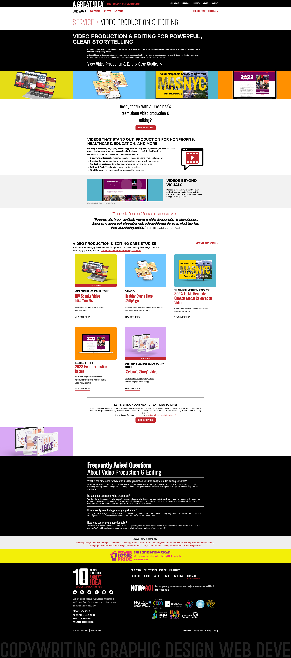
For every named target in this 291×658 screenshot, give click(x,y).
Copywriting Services (81, 307)
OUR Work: (136, 570)
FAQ (167, 575)
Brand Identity (129, 310)
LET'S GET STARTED (145, 127)
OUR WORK (79, 11)
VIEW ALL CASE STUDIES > (207, 243)
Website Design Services (82, 380)
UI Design (145, 545)
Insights (196, 3)
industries (174, 570)
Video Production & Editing (96, 307)
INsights (135, 575)
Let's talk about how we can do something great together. (121, 250)
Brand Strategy (203, 308)
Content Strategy (179, 308)
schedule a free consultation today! (161, 415)
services (163, 570)
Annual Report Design (81, 377)
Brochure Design (138, 542)
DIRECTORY (178, 575)
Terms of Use (187, 630)
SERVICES (107, 11)
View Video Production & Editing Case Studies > (124, 63)
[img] (125, 190)
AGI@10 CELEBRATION (82, 618)
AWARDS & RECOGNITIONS (83, 622)
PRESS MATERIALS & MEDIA (84, 615)
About (205, 3)
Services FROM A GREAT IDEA (145, 539)
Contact (215, 3)
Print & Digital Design (158, 307)
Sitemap (215, 630)
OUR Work (175, 3)
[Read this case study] (36, 85)
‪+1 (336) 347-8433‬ (81, 610)
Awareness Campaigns (144, 307)
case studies (150, 570)
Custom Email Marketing (182, 542)
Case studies (95, 11)
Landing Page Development (83, 383)
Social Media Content (81, 310)
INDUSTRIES (118, 11)
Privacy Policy (198, 630)
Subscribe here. (162, 589)
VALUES (157, 575)
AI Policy (208, 630)
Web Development (176, 545)
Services (185, 3)
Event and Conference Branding (203, 542)
